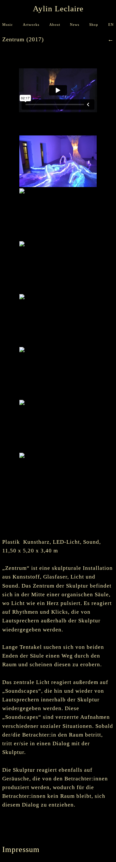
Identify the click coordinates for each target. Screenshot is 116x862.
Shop (93, 24)
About (54, 24)
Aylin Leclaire (58, 9)
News (74, 24)
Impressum (21, 849)
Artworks (31, 24)
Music (7, 24)
